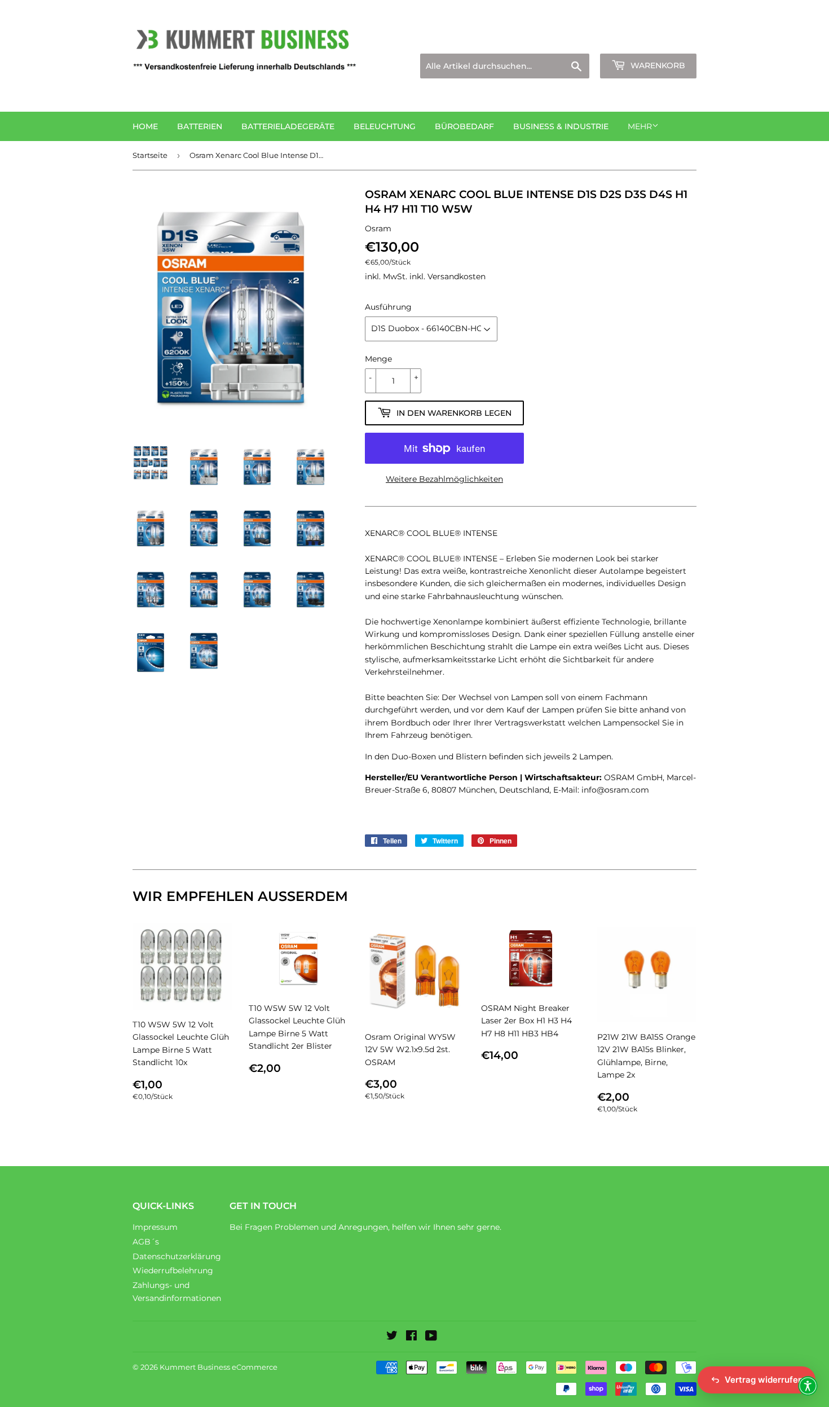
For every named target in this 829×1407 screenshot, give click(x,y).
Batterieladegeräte (287, 126)
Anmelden (598, 40)
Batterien (199, 126)
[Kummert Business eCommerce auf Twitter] (392, 1337)
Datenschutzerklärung (177, 1256)
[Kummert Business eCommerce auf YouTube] (431, 1337)
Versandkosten (456, 276)
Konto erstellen (669, 40)
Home (145, 126)
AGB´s (146, 1242)
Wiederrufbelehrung (173, 1270)
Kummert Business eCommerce (218, 1366)
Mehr (640, 126)
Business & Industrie (560, 126)
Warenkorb (656, 65)
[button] (808, 1386)
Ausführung (388, 307)
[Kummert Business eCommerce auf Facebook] (411, 1337)
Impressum (155, 1227)
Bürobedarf (464, 126)
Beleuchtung (385, 126)
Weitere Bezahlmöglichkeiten (444, 479)
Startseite (150, 155)
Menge (378, 359)
